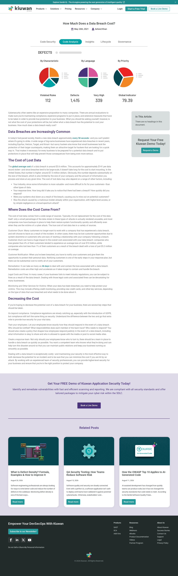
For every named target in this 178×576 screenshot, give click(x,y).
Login (120, 9)
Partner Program (136, 543)
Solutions (54, 9)
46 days (45, 266)
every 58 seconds (80, 138)
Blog (131, 527)
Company (95, 9)
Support (160, 537)
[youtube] (29, 540)
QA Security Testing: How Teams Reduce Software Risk (85, 473)
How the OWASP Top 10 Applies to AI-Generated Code (144, 473)
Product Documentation (139, 537)
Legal (159, 540)
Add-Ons (117, 534)
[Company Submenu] (101, 9)
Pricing (68, 9)
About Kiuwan (163, 527)
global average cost (21, 166)
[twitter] (23, 540)
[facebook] (10, 540)
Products (40, 9)
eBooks (132, 534)
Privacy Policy (162, 543)
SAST (116, 527)
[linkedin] (17, 540)
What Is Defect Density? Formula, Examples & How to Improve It (30, 473)
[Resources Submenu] (86, 9)
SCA (115, 530)
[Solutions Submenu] (61, 9)
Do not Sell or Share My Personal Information (26, 547)
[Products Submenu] (46, 9)
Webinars (133, 530)
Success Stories (163, 530)
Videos (132, 540)
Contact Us (161, 534)
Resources (80, 9)
